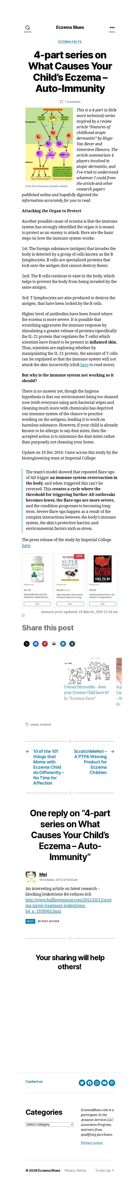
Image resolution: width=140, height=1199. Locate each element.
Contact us (34, 1081)
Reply (30, 921)
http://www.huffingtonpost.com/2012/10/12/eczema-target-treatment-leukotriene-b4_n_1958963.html (69, 906)
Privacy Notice (75, 1170)
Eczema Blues (70, 27)
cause (35, 724)
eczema (45, 724)
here (84, 364)
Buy (37, 604)
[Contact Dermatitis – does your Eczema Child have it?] (87, 671)
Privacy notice (92, 1143)
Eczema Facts (70, 41)
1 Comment (72, 102)
